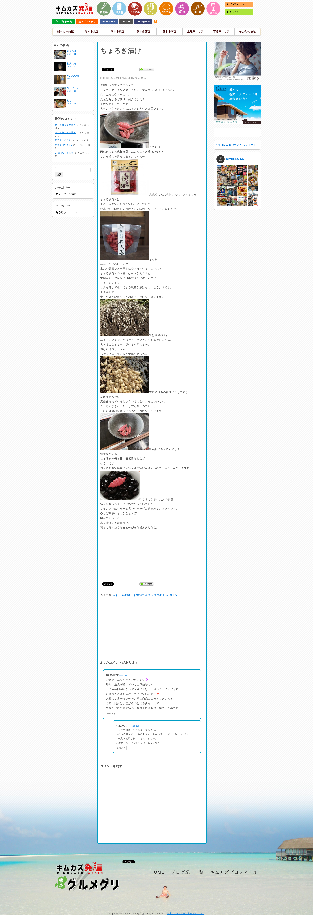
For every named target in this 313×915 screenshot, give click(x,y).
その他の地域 (247, 31)
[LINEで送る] (146, 69)
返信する (111, 713)
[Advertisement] (152, 60)
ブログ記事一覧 (63, 21)
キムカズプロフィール (234, 872)
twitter (126, 21)
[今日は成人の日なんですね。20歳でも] (253, 191)
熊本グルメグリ (87, 21)
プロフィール (236, 4)
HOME (157, 872)
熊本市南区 (170, 31)
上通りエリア (195, 31)
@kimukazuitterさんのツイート (236, 144)
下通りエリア (221, 31)
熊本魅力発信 (142, 595)
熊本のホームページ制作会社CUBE (185, 913)
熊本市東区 (118, 31)
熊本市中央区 (65, 31)
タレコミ (234, 12)
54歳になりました (64, 153)
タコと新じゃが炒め (65, 124)
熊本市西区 (144, 31)
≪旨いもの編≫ (123, 595)
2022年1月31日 (125, 675)
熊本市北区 (92, 31)
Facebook (108, 21)
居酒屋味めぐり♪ (63, 140)
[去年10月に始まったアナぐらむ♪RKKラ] (242, 201)
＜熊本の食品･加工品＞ (165, 595)
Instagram (143, 21)
